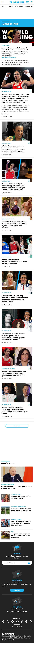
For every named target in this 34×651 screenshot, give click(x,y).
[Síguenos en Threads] (26, 621)
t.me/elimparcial (17, 609)
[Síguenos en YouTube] (17, 621)
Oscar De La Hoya (8, 219)
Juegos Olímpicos (8, 369)
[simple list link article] (17, 475)
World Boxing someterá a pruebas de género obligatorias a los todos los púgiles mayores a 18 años (13, 149)
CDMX (11, 6)
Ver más (17, 426)
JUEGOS (4, 6)
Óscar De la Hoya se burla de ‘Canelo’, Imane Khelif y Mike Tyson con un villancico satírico (14, 225)
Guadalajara (29, 6)
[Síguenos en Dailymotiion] (31, 621)
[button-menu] (2, 2)
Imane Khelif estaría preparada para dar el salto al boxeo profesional (14, 262)
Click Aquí (17, 590)
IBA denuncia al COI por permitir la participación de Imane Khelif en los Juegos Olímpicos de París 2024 (13, 187)
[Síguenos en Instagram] (12, 621)
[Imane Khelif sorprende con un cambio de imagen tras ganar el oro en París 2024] (17, 358)
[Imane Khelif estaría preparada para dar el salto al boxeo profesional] (17, 246)
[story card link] (17, 36)
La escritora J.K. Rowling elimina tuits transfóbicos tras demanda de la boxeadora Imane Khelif (15, 299)
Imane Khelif (6, 45)
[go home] (17, 634)
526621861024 (17, 582)
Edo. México (19, 6)
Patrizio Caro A (10, 57)
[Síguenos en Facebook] (3, 621)
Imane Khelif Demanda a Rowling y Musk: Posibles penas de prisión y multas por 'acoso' (14, 411)
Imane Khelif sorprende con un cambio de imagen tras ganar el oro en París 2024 (14, 374)
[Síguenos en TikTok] (22, 621)
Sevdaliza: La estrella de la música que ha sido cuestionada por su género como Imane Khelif (13, 337)
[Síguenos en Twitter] (8, 621)
